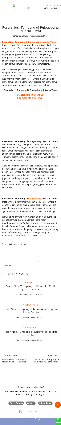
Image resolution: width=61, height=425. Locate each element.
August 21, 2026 (37, 294)
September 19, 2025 (38, 35)
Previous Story (14, 358)
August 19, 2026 (37, 317)
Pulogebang (34, 198)
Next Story (46, 358)
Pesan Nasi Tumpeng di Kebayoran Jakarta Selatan (31, 333)
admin (25, 35)
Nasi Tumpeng (19, 244)
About (30, 403)
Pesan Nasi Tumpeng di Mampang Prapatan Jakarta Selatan (30, 310)
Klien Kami (45, 403)
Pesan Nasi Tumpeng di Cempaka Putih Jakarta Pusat (31, 288)
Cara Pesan (16, 403)
